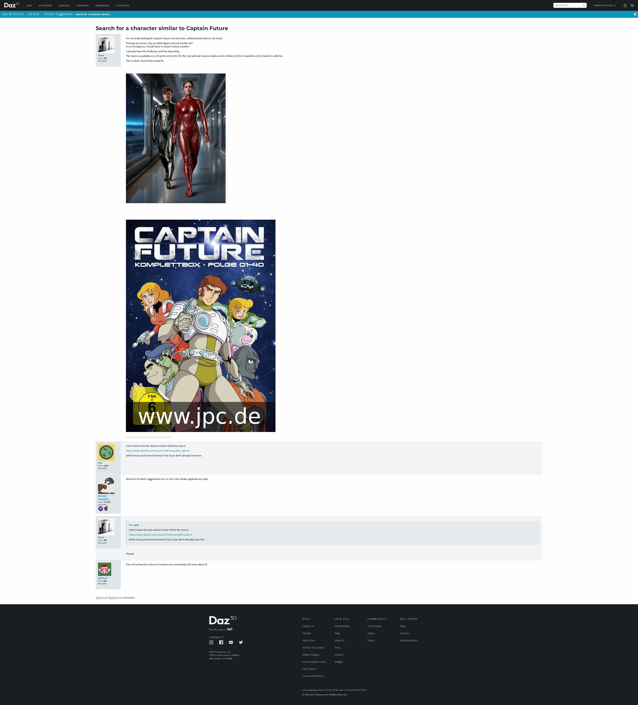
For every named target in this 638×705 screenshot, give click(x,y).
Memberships (102, 5)
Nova (101, 55)
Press (338, 647)
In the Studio (374, 626)
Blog (337, 633)
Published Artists (409, 640)
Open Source (309, 668)
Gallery (371, 633)
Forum (371, 640)
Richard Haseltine (103, 497)
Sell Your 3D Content (313, 647)
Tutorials (306, 633)
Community (83, 5)
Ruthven (103, 578)
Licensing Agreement (313, 690)
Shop (29, 5)
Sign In (100, 597)
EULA (364, 690)
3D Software (45, 5)
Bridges (339, 661)
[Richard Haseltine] (108, 485)
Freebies (404, 633)
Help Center (308, 640)
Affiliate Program (310, 654)
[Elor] (108, 452)
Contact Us (308, 626)
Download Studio (603, 5)
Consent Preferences (313, 676)
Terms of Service (334, 690)
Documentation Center (314, 661)
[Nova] (108, 45)
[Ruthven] (108, 569)
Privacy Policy (352, 690)
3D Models (64, 5)
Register (113, 597)
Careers (339, 654)
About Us (340, 640)
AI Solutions (122, 5)
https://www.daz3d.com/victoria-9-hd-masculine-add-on (157, 450)
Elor (100, 462)
